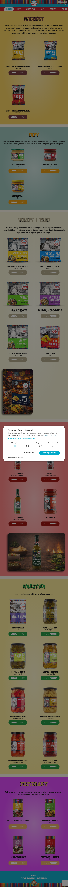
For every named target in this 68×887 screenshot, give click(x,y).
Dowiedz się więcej (50, 435)
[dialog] (34, 443)
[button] (34, 438)
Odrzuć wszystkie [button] (28, 453)
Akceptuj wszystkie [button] (49, 453)
